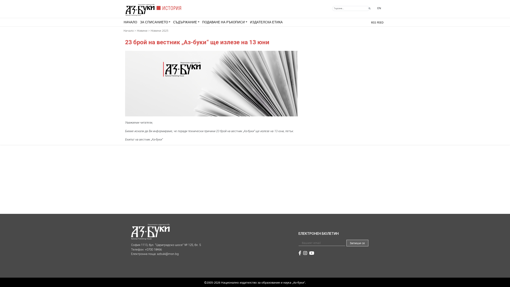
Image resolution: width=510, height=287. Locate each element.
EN (379, 8)
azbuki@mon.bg (168, 254)
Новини (142, 30)
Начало (130, 22)
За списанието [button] (154, 22)
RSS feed (377, 22)
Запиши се (357, 243)
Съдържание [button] (185, 22)
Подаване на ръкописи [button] (223, 22)
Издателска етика (266, 22)
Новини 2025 (159, 30)
